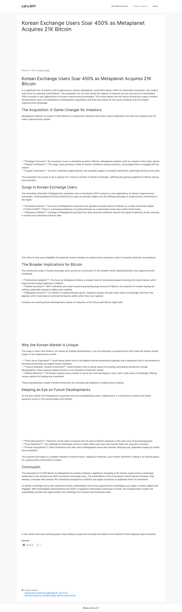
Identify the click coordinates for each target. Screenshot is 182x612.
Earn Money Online (120, 6)
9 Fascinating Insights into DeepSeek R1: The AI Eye (46, 593)
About (155, 6)
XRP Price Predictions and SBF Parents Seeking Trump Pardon (50, 595)
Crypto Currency (140, 6)
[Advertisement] (91, 50)
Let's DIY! (29, 6)
